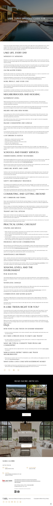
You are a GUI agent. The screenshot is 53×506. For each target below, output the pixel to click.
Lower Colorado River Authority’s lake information (25, 67)
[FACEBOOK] (4, 502)
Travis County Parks (13, 132)
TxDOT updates (45, 348)
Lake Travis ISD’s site (28, 160)
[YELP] (18, 502)
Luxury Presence (27, 498)
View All (26, 414)
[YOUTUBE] (12, 502)
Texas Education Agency (28, 162)
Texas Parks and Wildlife (40, 262)
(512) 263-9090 (30, 484)
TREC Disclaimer (17, 482)
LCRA (25, 260)
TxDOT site (30, 208)
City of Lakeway (40, 132)
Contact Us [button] (26, 445)
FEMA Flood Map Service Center (21, 248)
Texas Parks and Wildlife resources (34, 78)
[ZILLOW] (20, 502)
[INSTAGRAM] (6, 502)
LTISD (41, 357)
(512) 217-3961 (32, 468)
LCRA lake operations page (35, 107)
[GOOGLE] (15, 502)
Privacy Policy (46, 498)
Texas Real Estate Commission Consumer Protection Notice (25, 479)
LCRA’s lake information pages (35, 289)
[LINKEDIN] (9, 502)
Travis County (12, 185)
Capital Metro (25, 216)
